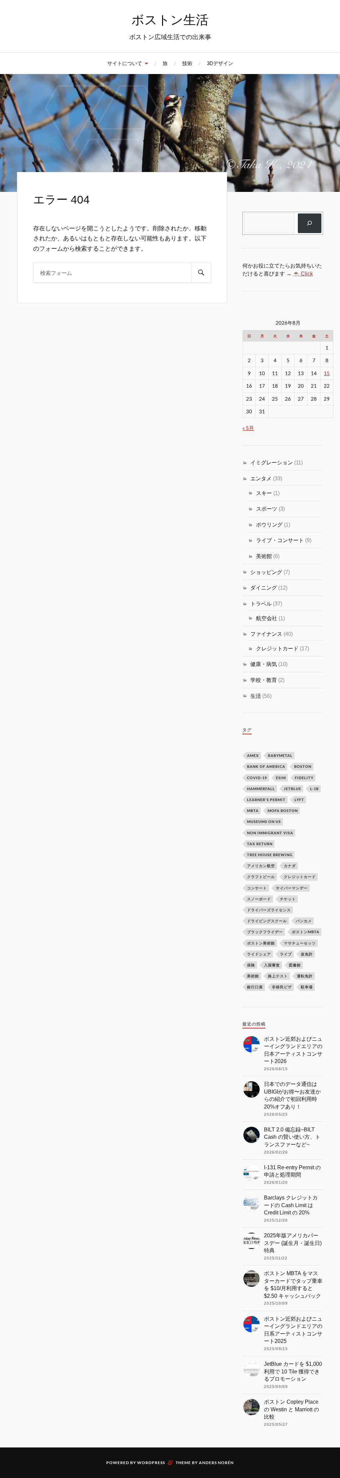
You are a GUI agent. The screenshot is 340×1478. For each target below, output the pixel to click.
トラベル (261, 604)
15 (327, 373)
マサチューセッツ (300, 943)
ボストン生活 (170, 20)
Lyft (299, 799)
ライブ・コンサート (280, 540)
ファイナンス (266, 634)
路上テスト (278, 976)
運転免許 (305, 976)
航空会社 (266, 618)
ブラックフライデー (265, 932)
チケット (288, 899)
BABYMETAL (280, 755)
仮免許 (307, 954)
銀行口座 (255, 987)
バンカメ (304, 921)
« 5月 (248, 428)
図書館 (295, 965)
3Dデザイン (220, 63)
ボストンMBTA (305, 932)
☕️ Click (303, 274)
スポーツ (266, 509)
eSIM (281, 778)
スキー (264, 493)
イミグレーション (271, 462)
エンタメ (261, 478)
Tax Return (260, 844)
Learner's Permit (266, 799)
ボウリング (269, 525)
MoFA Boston (283, 810)
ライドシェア (259, 954)
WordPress (151, 1462)
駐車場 (307, 987)
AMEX (253, 755)
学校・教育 (263, 680)
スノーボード (259, 899)
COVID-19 (257, 778)
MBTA (253, 810)
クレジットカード (277, 648)
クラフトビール (261, 876)
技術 (187, 63)
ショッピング (266, 572)
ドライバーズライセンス (269, 910)
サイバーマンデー (292, 888)
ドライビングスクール (267, 921)
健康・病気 (263, 664)
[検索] (201, 273)
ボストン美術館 (261, 943)
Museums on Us (264, 821)
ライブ (286, 954)
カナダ (290, 865)
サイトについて (124, 63)
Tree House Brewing (270, 855)
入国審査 (272, 965)
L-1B (314, 788)
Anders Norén (216, 1462)
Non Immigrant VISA (270, 833)
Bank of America (266, 766)
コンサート (257, 888)
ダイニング (263, 588)
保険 (251, 965)
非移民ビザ (282, 987)
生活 (255, 696)
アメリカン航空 (261, 865)
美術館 (264, 556)
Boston (302, 766)
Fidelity (304, 778)
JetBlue (292, 788)
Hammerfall (261, 788)
